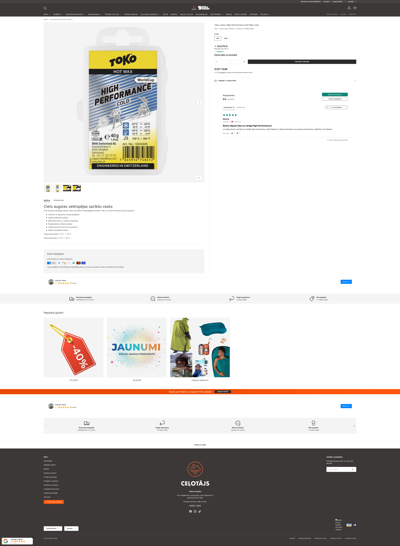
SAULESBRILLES (202, 14)
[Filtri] (327, 107)
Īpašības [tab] (47, 200)
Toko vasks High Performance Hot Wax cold (61, 19)
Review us (346, 282)
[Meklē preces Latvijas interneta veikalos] (340, 525)
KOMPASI (174, 14)
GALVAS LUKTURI (186, 14)
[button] (355, 7)
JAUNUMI (137, 380)
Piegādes (222, 72)
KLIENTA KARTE (222, 391)
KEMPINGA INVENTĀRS (74, 14)
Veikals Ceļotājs (52, 538)
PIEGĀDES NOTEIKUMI (305, 538)
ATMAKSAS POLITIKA (336, 538)
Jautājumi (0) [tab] (240, 107)
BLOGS (343, 14)
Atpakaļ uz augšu (200, 445)
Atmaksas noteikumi (51, 485)
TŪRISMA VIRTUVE (112, 14)
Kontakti (326, 1)
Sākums (46, 19)
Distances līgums (50, 473)
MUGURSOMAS (93, 14)
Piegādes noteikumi (51, 481)
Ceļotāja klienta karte (51, 489)
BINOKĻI (229, 14)
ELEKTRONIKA (215, 14)
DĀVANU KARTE (332, 14)
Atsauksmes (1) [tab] (229, 107)
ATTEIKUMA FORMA (54, 502)
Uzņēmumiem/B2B (51, 493)
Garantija (47, 497)
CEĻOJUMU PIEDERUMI (149, 14)
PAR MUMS (48, 461)
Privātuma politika (50, 477)
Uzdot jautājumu (334, 99)
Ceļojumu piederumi (200, 380)
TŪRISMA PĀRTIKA (131, 14)
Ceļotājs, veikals (60, 280)
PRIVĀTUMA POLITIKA (320, 538)
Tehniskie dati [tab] (58, 200)
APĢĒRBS (57, 14)
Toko (216, 29)
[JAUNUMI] (137, 347)
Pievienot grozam (302, 61)
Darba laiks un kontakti (225, 55)
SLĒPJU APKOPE (240, 14)
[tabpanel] (124, 221)
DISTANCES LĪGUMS (350, 538)
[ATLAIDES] (73, 347)
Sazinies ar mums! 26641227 (311, 1)
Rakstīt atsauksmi (335, 94)
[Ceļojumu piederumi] (200, 347)
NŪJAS (165, 14)
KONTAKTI (352, 14)
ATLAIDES (264, 14)
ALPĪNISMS (253, 14)
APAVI (46, 14)
